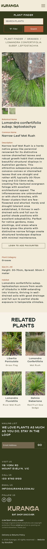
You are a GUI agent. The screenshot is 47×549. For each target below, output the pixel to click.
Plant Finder (14, 39)
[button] (23, 83)
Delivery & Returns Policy (13, 535)
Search (33, 29)
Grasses (33, 39)
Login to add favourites (23, 246)
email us (19, 525)
